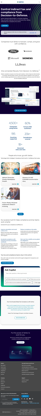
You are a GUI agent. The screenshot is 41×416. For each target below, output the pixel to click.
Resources (3, 372)
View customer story (20, 317)
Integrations (3, 370)
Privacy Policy (9, 403)
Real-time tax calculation (26, 365)
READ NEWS (32, 32)
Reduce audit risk (25, 370)
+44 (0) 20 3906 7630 (34, 403)
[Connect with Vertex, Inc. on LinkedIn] (27, 398)
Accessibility (18, 411)
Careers (2, 383)
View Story (15, 184)
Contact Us (25, 396)
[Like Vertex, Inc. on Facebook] (21, 398)
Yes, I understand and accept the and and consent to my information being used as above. (10, 403)
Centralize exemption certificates (28, 374)
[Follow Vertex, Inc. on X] (24, 398)
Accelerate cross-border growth (28, 372)
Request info (24, 381)
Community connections (5, 387)
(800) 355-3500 (25, 403)
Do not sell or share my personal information (28, 412)
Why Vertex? (3, 365)
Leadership (3, 385)
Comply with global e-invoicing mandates (29, 368)
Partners (2, 374)
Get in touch (20, 342)
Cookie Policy (25, 411)
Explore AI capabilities (7, 262)
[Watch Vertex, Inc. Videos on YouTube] (30, 398)
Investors (2, 389)
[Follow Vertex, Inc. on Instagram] (32, 398)
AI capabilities (3, 368)
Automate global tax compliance (28, 367)
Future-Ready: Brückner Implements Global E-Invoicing (9, 204)
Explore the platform (20, 110)
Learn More (4, 25)
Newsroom (3, 381)
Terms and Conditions (24, 409)
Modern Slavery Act (32, 411)
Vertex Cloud (3, 367)
